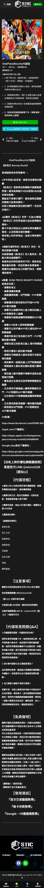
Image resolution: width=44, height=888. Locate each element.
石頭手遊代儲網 (17, 599)
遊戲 (19, 74)
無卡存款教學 (22, 806)
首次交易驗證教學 (22, 799)
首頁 (4, 67)
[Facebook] (19, 863)
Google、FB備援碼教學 (22, 814)
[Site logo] (23, 4)
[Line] (25, 863)
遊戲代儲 (12, 67)
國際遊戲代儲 (22, 67)
